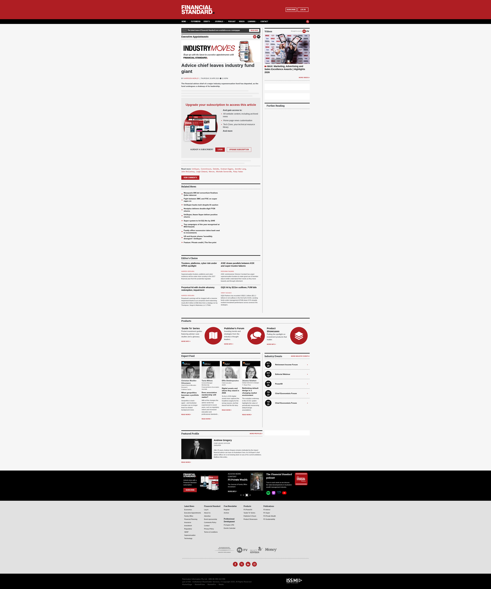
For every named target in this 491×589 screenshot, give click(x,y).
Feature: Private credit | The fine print (200, 242)
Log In (303, 9)
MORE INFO (185, 341)
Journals (219, 21)
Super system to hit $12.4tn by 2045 (199, 221)
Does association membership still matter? (209, 394)
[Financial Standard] (198, 9)
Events (207, 21)
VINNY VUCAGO (226, 293)
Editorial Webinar (282, 374)
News (184, 21)
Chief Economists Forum (286, 393)
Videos (241, 21)
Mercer (212, 172)
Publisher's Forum (234, 328)
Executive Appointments (194, 36)
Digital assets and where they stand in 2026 (230, 390)
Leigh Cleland (201, 172)
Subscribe (291, 9)
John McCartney (188, 172)
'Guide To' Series (190, 328)
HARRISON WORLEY (191, 78)
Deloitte (216, 169)
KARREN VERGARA (187, 271)
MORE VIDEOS (304, 77)
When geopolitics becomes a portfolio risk (190, 395)
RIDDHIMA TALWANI (227, 271)
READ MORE (185, 414)
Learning (252, 21)
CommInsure (206, 169)
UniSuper (195, 169)
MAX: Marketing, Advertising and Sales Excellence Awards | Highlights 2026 (285, 69)
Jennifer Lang (240, 169)
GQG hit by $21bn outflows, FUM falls (239, 287)
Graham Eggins (227, 169)
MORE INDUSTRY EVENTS (300, 356)
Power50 (279, 384)
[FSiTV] (305, 31)
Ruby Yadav (238, 172)
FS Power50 (195, 21)
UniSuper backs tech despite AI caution (201, 205)
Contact (264, 21)
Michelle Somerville (224, 172)
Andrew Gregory (223, 440)
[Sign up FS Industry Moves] (220, 51)
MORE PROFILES (255, 433)
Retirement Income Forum (286, 365)
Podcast (232, 21)
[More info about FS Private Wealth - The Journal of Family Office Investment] (256, 482)
